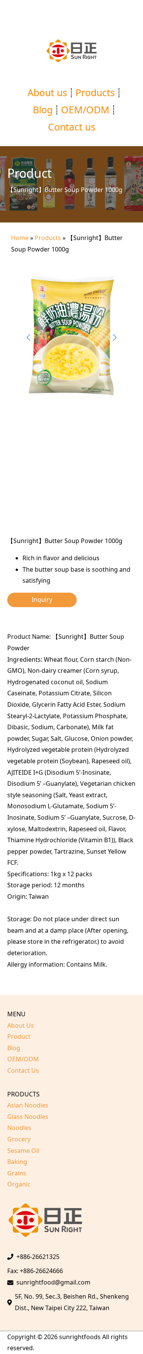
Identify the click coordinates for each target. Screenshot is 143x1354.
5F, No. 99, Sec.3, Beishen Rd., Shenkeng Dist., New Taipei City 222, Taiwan (72, 1302)
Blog (43, 109)
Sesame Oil (23, 1150)
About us (47, 92)
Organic (19, 1184)
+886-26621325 (37, 1256)
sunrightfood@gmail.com (53, 1282)
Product (19, 1036)
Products (95, 92)
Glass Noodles (27, 1116)
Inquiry (42, 599)
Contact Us (23, 1070)
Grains (16, 1173)
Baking (17, 1161)
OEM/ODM (85, 109)
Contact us (71, 126)
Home (20, 238)
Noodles (19, 1127)
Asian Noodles (27, 1105)
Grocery (19, 1139)
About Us (20, 1025)
